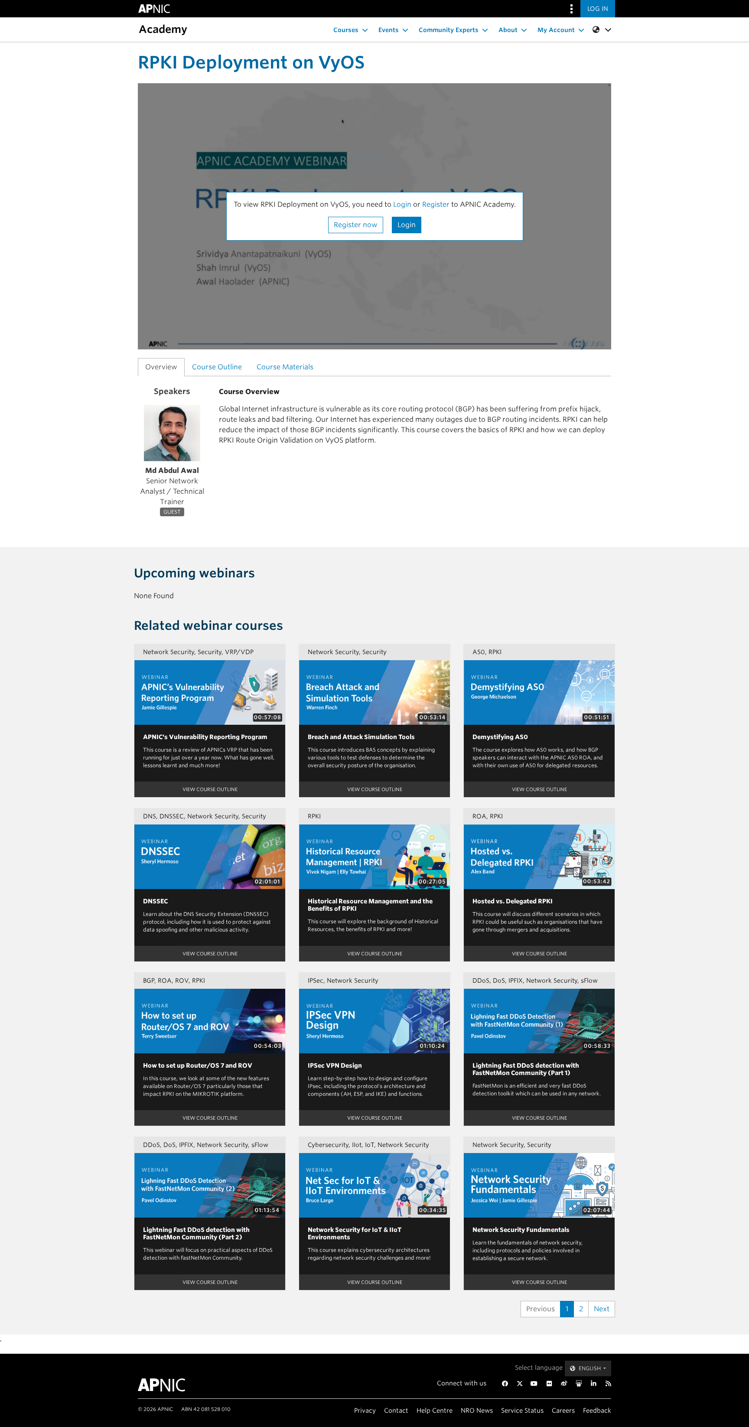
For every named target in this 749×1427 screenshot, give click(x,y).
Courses (345, 29)
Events (388, 29)
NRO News (477, 1410)
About (508, 29)
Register (435, 204)
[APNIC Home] (172, 1384)
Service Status (522, 1410)
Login (402, 204)
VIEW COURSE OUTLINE (210, 789)
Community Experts (449, 29)
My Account (556, 29)
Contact (396, 1410)
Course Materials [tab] (285, 367)
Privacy (365, 1410)
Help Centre (435, 1410)
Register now (356, 225)
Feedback (597, 1410)
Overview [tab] (161, 367)
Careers (563, 1410)
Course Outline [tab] (217, 367)
